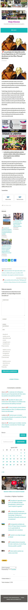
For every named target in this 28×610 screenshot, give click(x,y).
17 (3, 461)
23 (24, 461)
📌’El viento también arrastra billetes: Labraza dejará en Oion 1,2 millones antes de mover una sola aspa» (14, 409)
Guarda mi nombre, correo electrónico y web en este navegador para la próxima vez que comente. (7, 340)
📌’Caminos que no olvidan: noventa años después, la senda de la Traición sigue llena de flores (14, 417)
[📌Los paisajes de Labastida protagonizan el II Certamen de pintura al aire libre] (7, 220)
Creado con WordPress (11, 597)
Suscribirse (21, 442)
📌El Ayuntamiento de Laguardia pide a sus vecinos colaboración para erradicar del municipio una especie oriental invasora (13, 272)
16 (24, 458)
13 (14, 458)
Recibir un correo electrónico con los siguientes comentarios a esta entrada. (7, 353)
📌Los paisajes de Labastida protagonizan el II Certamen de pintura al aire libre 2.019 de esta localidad (7, 231)
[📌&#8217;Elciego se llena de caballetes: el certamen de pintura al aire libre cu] (7, 242)
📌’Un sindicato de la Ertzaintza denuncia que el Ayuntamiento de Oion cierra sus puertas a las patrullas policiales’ (13, 393)
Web (3, 329)
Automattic (17, 599)
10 (3, 458)
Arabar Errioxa (14, 379)
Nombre (4, 319)
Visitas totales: (6, 578)
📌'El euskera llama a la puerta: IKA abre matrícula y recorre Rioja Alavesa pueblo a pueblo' (17, 544)
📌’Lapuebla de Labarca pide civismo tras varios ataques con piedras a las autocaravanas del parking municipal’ (13, 401)
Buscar (3, 432)
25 (7, 464)
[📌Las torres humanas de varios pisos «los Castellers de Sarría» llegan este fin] (18, 216)
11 (7, 458)
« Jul (3, 472)
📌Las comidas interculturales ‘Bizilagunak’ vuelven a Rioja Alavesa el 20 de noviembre (14, 280)
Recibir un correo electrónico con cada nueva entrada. (7, 364)
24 (3, 464)
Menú (15, 30)
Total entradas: (6, 582)
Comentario (5, 300)
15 (21, 458)
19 (10, 461)
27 (14, 464)
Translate (13, 569)
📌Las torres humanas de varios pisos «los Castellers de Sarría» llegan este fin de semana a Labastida (18, 223)
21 (17, 461)
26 (10, 464)
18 (7, 461)
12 (10, 458)
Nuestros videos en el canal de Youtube (14, 491)
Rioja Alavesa (14, 21)
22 (21, 461)
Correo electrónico (5, 326)
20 (14, 461)
